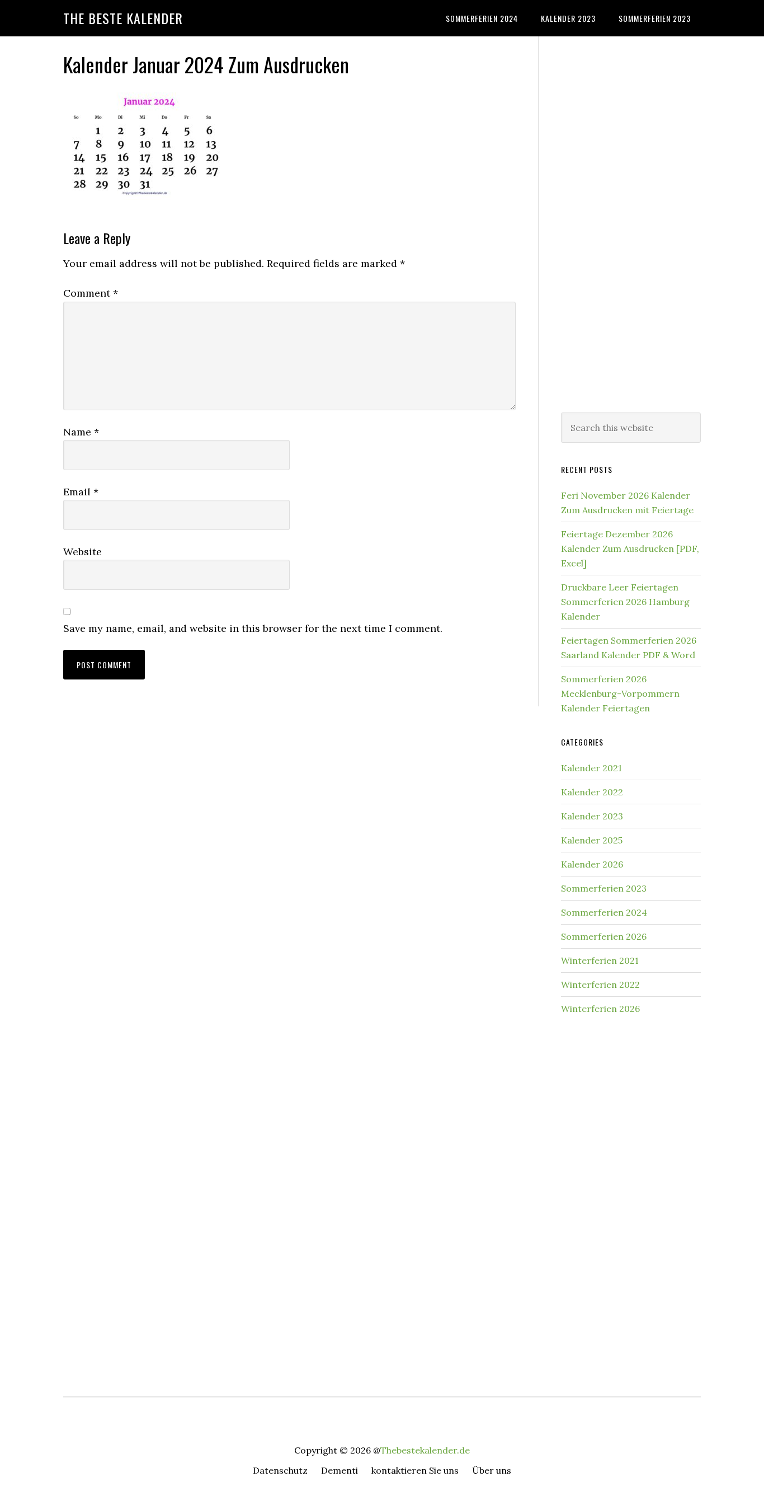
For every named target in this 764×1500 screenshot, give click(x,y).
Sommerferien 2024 (604, 912)
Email (80, 491)
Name (81, 431)
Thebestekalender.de (425, 1450)
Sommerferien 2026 (604, 936)
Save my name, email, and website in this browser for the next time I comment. (252, 628)
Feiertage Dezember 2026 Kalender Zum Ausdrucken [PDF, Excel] (630, 548)
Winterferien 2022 (600, 984)
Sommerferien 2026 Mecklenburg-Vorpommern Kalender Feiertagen (620, 693)
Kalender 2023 (592, 816)
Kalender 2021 (591, 768)
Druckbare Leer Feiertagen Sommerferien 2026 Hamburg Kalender (625, 602)
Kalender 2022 (592, 792)
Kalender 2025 (591, 840)
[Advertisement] (631, 222)
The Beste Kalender (123, 18)
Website (82, 551)
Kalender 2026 (592, 864)
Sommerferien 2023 (604, 888)
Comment (90, 293)
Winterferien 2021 (600, 960)
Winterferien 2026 (600, 1008)
